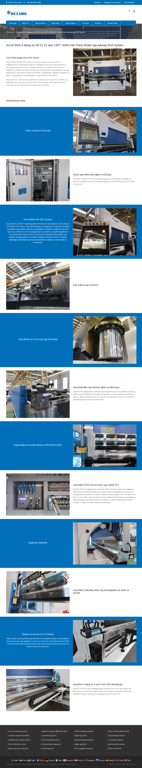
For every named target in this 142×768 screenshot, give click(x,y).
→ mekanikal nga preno (48, 735)
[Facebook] (129, 11)
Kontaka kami (112, 23)
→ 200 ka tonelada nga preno (83, 731)
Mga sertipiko (129, 2)
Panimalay (13, 23)
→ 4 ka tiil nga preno (46, 748)
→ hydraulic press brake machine (18, 740)
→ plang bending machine (115, 735)
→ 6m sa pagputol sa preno (83, 748)
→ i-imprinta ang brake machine (17, 735)
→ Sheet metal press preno (16, 744)
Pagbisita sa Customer (112, 2)
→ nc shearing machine (114, 740)
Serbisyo (97, 2)
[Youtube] (134, 11)
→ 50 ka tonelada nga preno (49, 740)
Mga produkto (40, 23)
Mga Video (55, 23)
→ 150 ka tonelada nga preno (50, 744)
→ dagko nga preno (80, 735)
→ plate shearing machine (115, 744)
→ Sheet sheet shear (113, 748)
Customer (85, 23)
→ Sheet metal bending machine (117, 731)
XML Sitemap (131, 764)
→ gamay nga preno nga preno (17, 748)
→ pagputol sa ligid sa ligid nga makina (53, 731)
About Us (25, 23)
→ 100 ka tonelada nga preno (16, 731)
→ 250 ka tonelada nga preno (83, 740)
